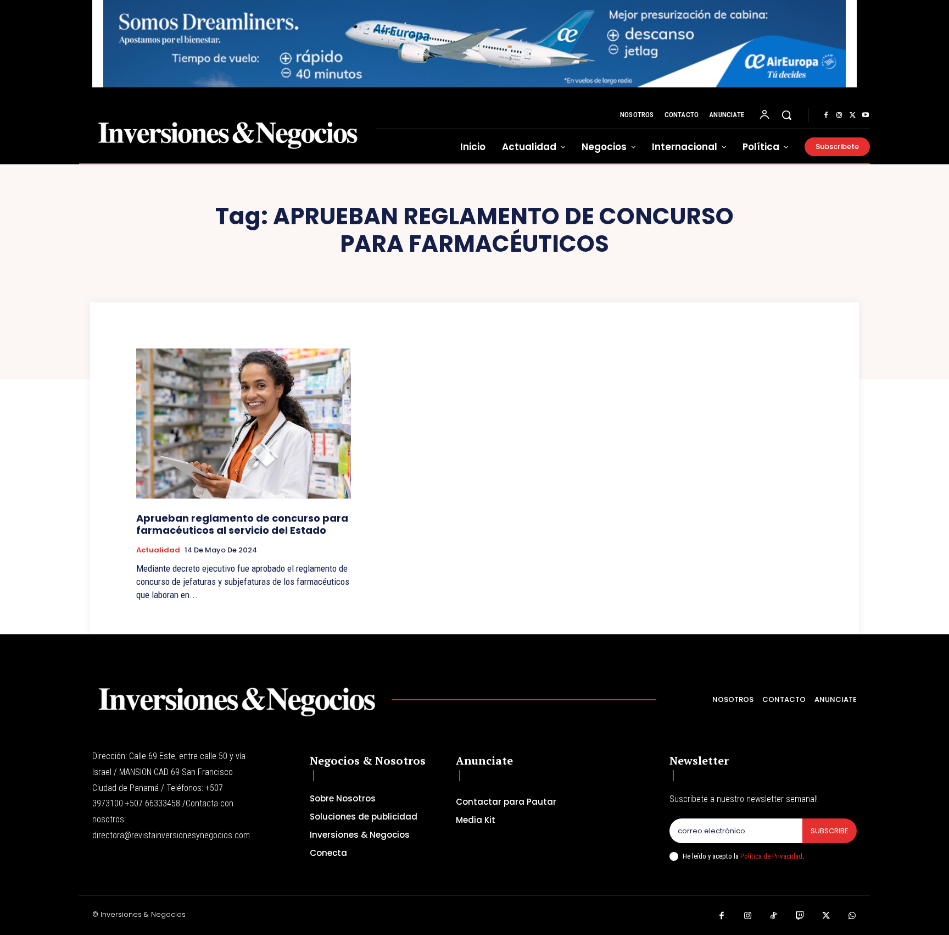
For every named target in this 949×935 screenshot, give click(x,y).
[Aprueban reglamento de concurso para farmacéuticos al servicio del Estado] (243, 423)
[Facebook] (826, 115)
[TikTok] (773, 916)
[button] (786, 115)
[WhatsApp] (852, 916)
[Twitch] (800, 916)
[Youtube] (865, 115)
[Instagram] (839, 115)
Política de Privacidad (771, 856)
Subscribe (829, 831)
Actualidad (158, 550)
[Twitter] (852, 115)
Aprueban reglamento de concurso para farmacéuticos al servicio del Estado (242, 524)
